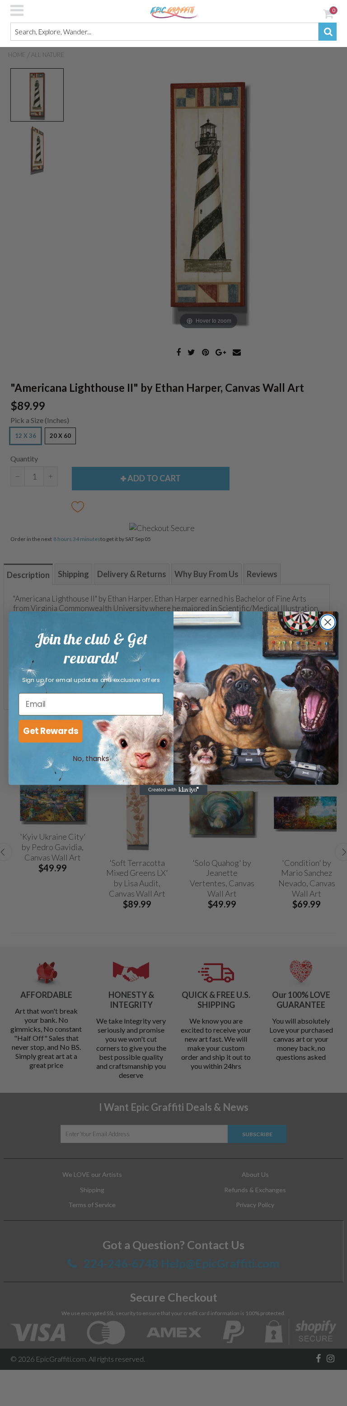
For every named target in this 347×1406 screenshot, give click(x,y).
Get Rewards (51, 731)
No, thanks (91, 759)
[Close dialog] (327, 622)
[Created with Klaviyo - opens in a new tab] (173, 790)
